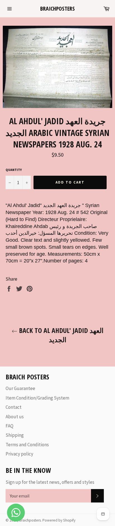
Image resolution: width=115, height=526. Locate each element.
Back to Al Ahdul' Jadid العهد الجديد (60, 335)
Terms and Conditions (27, 445)
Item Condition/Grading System (37, 398)
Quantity (14, 170)
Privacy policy (19, 454)
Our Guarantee (20, 388)
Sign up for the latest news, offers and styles (50, 482)
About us (15, 417)
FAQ (9, 426)
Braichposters (57, 8)
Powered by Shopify (58, 520)
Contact (13, 407)
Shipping (15, 435)
